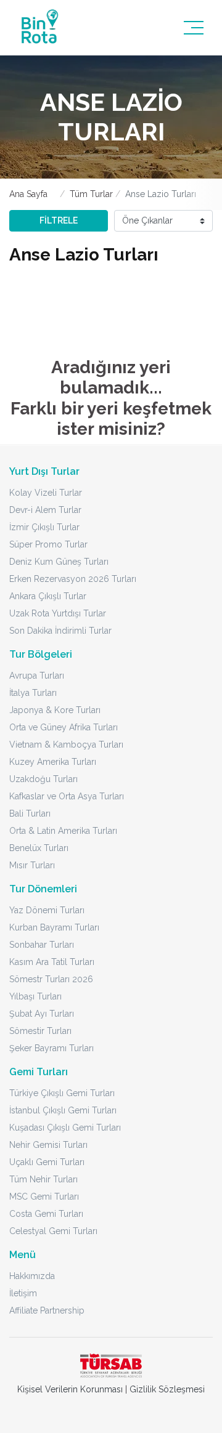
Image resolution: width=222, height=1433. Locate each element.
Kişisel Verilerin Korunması (70, 1389)
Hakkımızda (32, 1276)
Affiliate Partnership (46, 1310)
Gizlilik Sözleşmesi (167, 1389)
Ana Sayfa (28, 194)
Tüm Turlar (91, 194)
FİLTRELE (58, 220)
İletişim (23, 1293)
